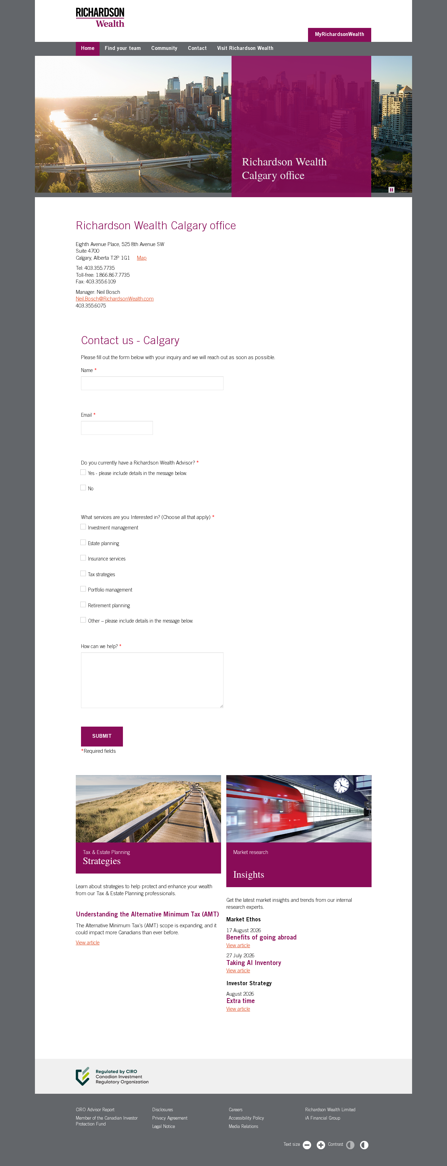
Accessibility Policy (246, 1118)
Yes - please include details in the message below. (137, 473)
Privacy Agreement (170, 1118)
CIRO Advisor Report (95, 1110)
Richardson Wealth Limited (330, 1110)
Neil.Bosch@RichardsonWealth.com (115, 299)
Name (89, 371)
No (90, 489)
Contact (197, 48)
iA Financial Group (322, 1118)
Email (88, 415)
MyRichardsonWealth (339, 34)
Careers (235, 1110)
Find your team (123, 48)
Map (142, 258)
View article (88, 943)
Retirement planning (109, 606)
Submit (102, 736)
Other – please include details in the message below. (140, 621)
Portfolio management (110, 590)
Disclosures (162, 1110)
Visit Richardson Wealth (245, 48)
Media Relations (243, 1127)
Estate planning (103, 544)
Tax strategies (101, 575)
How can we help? (101, 647)
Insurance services (106, 559)
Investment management (113, 528)
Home (87, 48)
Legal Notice (163, 1127)
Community (164, 48)
